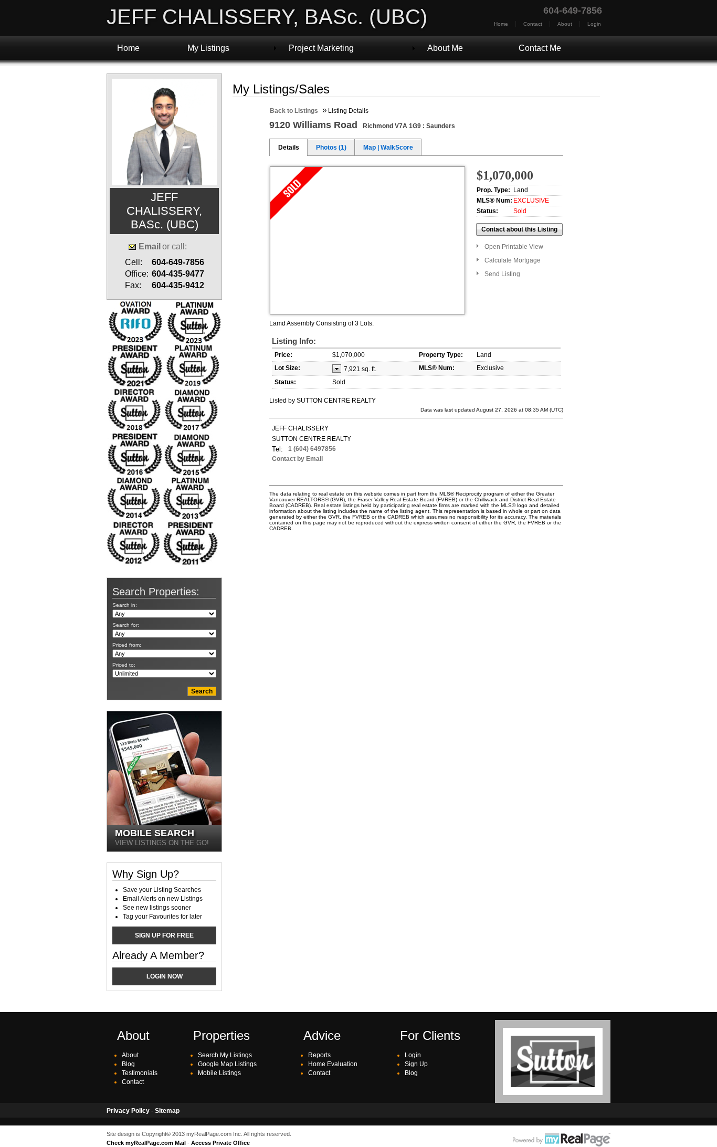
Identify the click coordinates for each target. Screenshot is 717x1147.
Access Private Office (220, 1143)
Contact (532, 24)
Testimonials (139, 1073)
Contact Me (540, 48)
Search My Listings (225, 1055)
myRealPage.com (561, 1140)
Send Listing (502, 274)
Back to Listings (294, 110)
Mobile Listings (219, 1073)
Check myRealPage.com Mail (146, 1143)
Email (150, 246)
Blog (128, 1064)
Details (288, 147)
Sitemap (167, 1110)
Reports (319, 1055)
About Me (445, 48)
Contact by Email (297, 458)
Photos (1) (331, 147)
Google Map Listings (227, 1064)
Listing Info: (294, 340)
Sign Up (416, 1064)
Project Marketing (321, 48)
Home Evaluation (332, 1064)
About (564, 24)
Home (501, 24)
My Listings (208, 48)
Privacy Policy (128, 1110)
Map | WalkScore (388, 147)
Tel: (277, 449)
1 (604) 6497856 (312, 449)
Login (594, 24)
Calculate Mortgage (512, 260)
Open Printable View (513, 246)
